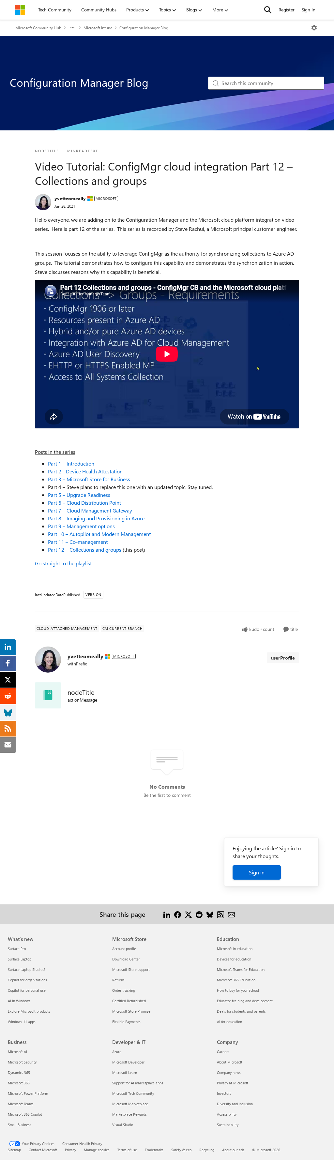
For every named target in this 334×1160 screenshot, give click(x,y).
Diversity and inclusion (235, 1103)
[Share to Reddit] (199, 914)
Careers (223, 1051)
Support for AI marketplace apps (137, 1082)
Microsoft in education (234, 948)
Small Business (19, 1124)
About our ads (233, 1149)
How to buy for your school (238, 990)
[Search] (268, 10)
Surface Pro (17, 948)
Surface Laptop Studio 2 (26, 969)
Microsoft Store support (131, 969)
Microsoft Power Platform (28, 1093)
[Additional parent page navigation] (72, 27)
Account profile (124, 948)
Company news (229, 1072)
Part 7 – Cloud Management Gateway (90, 510)
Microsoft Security (22, 1062)
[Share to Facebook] (177, 914)
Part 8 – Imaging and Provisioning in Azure (96, 518)
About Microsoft (229, 1062)
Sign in (257, 872)
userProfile (283, 658)
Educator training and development (245, 1000)
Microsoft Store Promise (131, 1011)
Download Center (126, 959)
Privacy (70, 1149)
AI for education (229, 1021)
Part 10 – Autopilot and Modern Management (99, 533)
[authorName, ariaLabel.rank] (43, 202)
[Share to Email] (231, 914)
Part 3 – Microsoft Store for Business (89, 479)
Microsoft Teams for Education (241, 969)
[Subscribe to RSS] (220, 914)
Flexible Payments (126, 1021)
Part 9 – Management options (81, 526)
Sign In (308, 10)
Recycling (206, 1149)
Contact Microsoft (43, 1149)
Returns (118, 979)
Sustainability (227, 1124)
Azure (116, 1051)
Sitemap (14, 1149)
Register (287, 10)
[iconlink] (48, 695)
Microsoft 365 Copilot (25, 1114)
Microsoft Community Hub (38, 27)
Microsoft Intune (98, 27)
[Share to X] (188, 914)
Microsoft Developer (128, 1062)
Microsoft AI (17, 1051)
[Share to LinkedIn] (166, 914)
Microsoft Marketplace (130, 1103)
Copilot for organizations (27, 979)
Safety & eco (181, 1149)
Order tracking (123, 990)
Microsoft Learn (124, 1072)
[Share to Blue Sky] (209, 914)
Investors (224, 1093)
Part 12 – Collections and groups (84, 549)
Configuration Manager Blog (143, 27)
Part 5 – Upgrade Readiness (79, 494)
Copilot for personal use (27, 990)
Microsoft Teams (21, 1103)
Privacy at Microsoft (232, 1082)
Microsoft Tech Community (133, 1093)
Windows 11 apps (22, 1021)
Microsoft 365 (19, 1082)
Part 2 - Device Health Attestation (85, 471)
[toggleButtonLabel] (314, 27)
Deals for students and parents (241, 1011)
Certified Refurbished (129, 1000)
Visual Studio (122, 1124)
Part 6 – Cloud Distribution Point (84, 502)
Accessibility (226, 1114)
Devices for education (234, 959)
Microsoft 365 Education (236, 979)
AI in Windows (19, 1000)
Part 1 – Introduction (71, 463)
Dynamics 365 (19, 1072)
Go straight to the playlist (63, 563)
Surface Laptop (19, 959)
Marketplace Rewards (129, 1114)
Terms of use (127, 1149)
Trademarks (154, 1149)
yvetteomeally (70, 198)
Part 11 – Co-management (78, 541)
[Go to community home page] (20, 10)
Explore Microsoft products (29, 1011)
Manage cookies (97, 1149)
